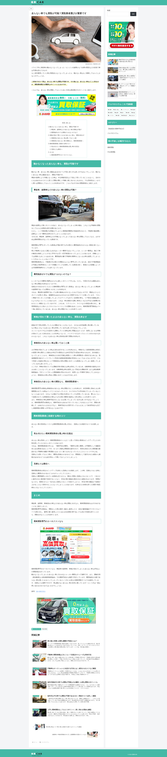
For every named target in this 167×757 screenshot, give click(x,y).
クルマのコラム (37, 629)
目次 (63, 123)
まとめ (52, 152)
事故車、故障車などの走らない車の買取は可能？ (66, 129)
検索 (108, 10)
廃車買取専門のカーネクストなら (61, 155)
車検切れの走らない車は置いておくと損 (63, 138)
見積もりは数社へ (56, 149)
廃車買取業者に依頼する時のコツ (60, 143)
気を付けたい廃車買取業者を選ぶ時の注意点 (65, 146)
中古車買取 (111, 152)
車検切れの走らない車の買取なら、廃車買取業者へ (67, 141)
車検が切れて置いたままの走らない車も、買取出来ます (67, 135)
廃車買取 (111, 147)
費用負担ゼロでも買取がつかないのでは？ (64, 132)
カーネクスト (41, 591)
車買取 (45, 629)
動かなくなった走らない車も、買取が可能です (64, 126)
